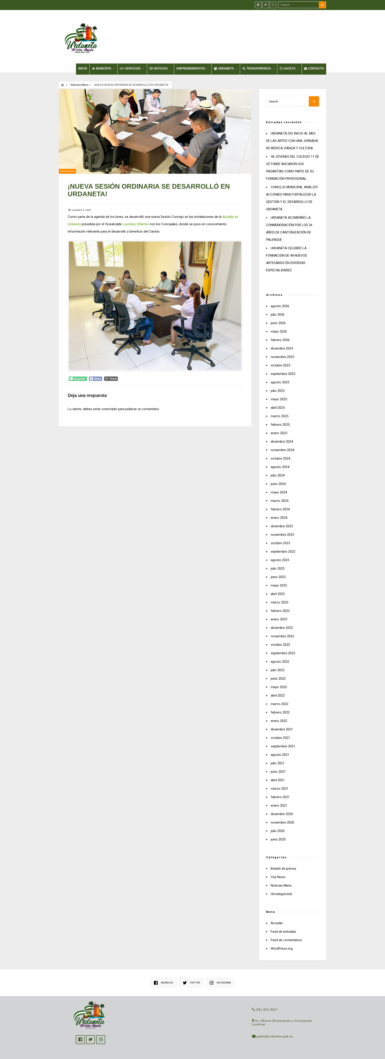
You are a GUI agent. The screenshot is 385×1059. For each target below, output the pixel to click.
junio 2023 (278, 577)
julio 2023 (278, 568)
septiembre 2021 (283, 746)
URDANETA (226, 68)
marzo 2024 (279, 501)
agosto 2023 (280, 560)
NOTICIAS (161, 68)
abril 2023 (278, 594)
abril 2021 (278, 780)
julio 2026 (278, 315)
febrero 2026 (280, 340)
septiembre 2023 (283, 552)
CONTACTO (316, 68)
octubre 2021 (280, 738)
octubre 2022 (280, 645)
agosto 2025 (280, 382)
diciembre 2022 (282, 628)
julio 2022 (278, 670)
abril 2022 (278, 695)
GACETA (289, 68)
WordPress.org (282, 949)
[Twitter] (265, 5)
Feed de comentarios (286, 940)
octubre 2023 (280, 543)
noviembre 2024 (282, 450)
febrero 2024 (280, 509)
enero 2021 (279, 805)
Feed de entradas (283, 932)
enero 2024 (279, 518)
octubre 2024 (280, 458)
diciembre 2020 (282, 814)
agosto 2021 (280, 755)
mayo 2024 (279, 492)
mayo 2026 (279, 331)
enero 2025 (279, 433)
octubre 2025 (280, 365)
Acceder (277, 923)
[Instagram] (273, 5)
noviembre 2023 (282, 535)
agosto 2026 (280, 306)
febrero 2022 (280, 712)
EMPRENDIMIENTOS (190, 68)
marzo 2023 (279, 602)
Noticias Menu (79, 84)
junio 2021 (278, 772)
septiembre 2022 (283, 653)
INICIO (82, 68)
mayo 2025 (279, 399)
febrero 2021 (280, 797)
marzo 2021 (279, 789)
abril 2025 (278, 408)
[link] (136, 224)
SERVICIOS (133, 68)
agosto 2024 (280, 467)
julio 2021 (278, 763)
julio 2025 (278, 391)
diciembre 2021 (282, 729)
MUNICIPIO (103, 68)
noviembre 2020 (282, 822)
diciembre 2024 (282, 442)
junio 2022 (278, 679)
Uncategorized (281, 894)
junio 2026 (278, 323)
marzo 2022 (279, 704)
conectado (109, 409)
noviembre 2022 (282, 636)
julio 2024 (278, 475)
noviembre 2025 (282, 357)
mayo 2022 (279, 687)
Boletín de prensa (283, 869)
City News (278, 877)
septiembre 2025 (283, 374)
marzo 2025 (279, 416)
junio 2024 (278, 484)
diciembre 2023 (282, 526)
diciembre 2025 (282, 348)
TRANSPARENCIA (258, 68)
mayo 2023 (279, 585)
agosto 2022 (280, 662)
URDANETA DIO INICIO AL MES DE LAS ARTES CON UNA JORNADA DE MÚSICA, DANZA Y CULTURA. (292, 140)
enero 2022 (279, 721)
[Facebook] (258, 5)
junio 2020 (278, 839)
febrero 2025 (280, 425)
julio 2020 (278, 831)
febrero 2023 (280, 611)
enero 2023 (279, 619)
